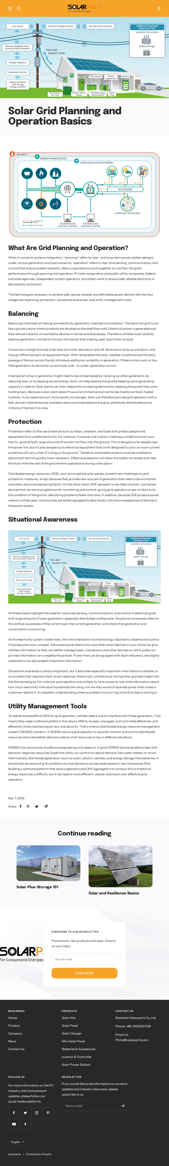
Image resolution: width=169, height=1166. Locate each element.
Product (14, 1026)
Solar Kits (68, 1018)
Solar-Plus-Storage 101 (37, 887)
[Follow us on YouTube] (14, 1124)
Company (15, 1033)
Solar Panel (70, 1026)
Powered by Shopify (39, 1154)
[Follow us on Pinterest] (48, 1113)
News (12, 1041)
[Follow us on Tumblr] (25, 1124)
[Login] (159, 8)
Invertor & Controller (77, 1057)
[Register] (123, 1105)
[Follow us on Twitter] (25, 1113)
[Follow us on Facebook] (14, 1113)
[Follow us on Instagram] (36, 1113)
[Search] (19, 8)
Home (12, 1018)
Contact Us (16, 1049)
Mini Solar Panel (73, 1041)
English (15, 1142)
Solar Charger (72, 1033)
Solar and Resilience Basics (114, 893)
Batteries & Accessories (78, 1049)
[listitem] (20, 806)
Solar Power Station (76, 1065)
